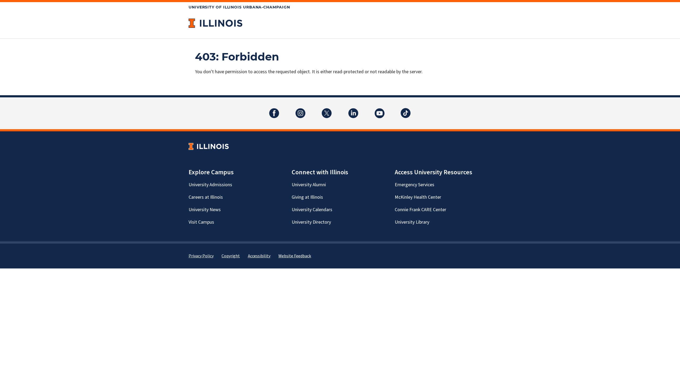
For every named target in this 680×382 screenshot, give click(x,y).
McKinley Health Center (418, 197)
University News (205, 209)
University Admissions (210, 184)
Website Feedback (294, 256)
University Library (412, 222)
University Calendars (312, 209)
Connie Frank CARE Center (420, 209)
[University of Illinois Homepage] (209, 146)
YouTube (379, 110)
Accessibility (259, 256)
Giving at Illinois (307, 197)
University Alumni (309, 184)
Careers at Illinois (206, 197)
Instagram (300, 110)
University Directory (311, 222)
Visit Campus (201, 222)
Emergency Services (414, 184)
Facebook (274, 110)
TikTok (406, 110)
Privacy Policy (201, 256)
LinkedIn (353, 110)
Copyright (231, 256)
